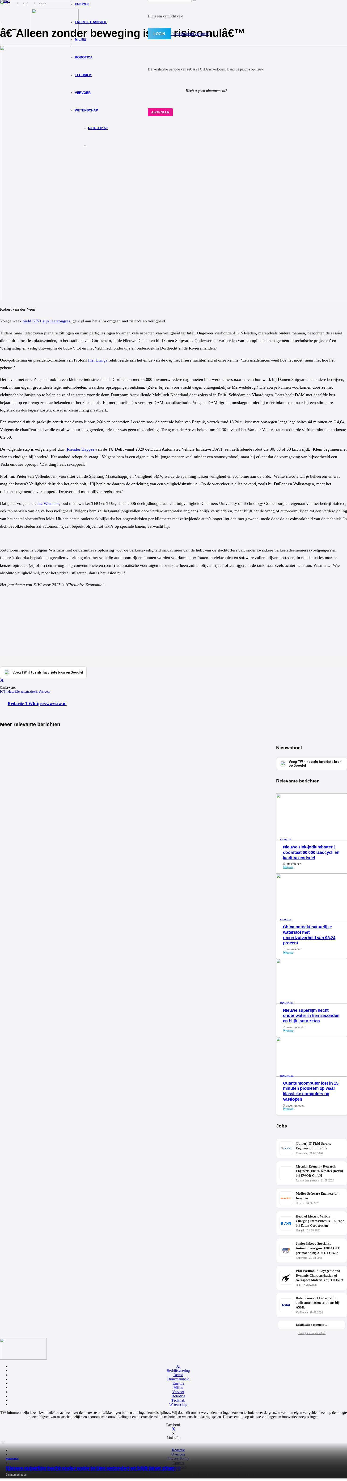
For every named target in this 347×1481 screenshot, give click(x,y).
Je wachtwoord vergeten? (190, 34)
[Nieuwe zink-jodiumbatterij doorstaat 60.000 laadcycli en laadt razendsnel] (311, 839)
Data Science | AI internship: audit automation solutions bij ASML (317, 1302)
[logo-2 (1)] (55, 29)
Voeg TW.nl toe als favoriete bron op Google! (315, 763)
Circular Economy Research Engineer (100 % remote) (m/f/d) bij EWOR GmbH (319, 1171)
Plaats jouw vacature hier (312, 1333)
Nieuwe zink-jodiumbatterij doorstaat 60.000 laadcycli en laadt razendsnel (311, 852)
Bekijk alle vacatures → (312, 1324)
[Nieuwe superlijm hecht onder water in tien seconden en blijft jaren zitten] (35, 44)
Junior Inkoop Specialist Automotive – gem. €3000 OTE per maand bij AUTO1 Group (318, 1248)
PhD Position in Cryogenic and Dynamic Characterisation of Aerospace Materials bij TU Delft (319, 1275)
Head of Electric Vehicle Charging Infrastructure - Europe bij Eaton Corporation (320, 1221)
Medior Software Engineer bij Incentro (317, 1196)
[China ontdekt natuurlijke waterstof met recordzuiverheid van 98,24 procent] (311, 919)
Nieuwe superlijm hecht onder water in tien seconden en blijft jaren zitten (90, 1468)
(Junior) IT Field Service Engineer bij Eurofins (313, 1146)
